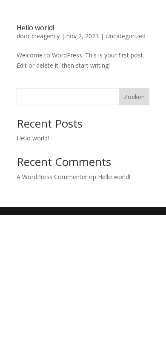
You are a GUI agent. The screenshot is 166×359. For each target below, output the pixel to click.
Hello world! (35, 27)
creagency (45, 36)
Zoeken (134, 97)
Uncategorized (126, 36)
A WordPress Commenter (52, 177)
